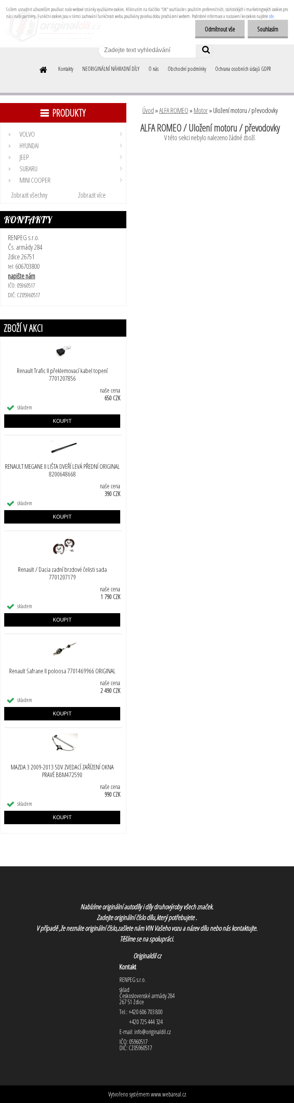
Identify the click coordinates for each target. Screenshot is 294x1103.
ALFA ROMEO (173, 110)
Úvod (148, 110)
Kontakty (65, 68)
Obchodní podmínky (187, 68)
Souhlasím (267, 29)
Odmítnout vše (220, 29)
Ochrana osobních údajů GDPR (243, 68)
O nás (153, 68)
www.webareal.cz (168, 1094)
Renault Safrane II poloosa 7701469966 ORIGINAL (62, 671)
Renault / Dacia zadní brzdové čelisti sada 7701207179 (62, 573)
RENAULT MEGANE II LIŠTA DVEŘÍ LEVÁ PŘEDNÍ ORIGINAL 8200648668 (62, 470)
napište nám (21, 275)
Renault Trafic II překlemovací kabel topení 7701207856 (62, 374)
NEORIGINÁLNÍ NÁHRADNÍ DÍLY (110, 68)
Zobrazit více (92, 195)
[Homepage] (44, 68)
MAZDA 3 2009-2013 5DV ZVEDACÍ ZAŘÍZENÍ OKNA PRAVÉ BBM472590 (62, 771)
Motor (201, 110)
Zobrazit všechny (29, 195)
